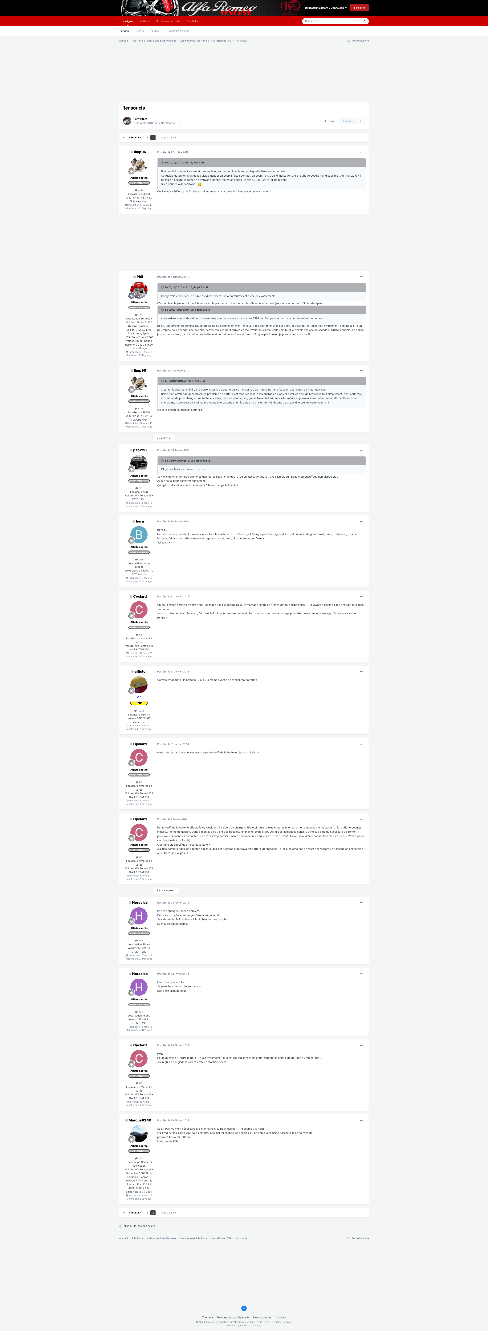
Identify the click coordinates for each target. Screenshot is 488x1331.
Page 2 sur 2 (168, 137)
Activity (144, 21)
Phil (140, 277)
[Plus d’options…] (362, 152)
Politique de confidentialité (233, 1317)
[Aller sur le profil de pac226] (139, 463)
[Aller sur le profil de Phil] (139, 290)
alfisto (140, 671)
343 (140, 940)
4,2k (140, 314)
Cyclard (140, 596)
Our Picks (192, 21)
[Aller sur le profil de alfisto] (139, 684)
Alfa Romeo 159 (170, 123)
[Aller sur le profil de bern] (139, 534)
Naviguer (128, 21)
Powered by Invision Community (244, 1325)
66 (140, 634)
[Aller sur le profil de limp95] (139, 165)
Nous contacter (262, 1317)
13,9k (140, 710)
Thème (206, 1317)
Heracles (140, 902)
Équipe (155, 30)
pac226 (140, 450)
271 (140, 488)
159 (140, 559)
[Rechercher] (364, 21)
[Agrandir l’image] (199, 184)
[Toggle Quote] (163, 162)
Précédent (136, 137)
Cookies (281, 1317)
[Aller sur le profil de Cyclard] (139, 609)
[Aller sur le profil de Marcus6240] (139, 1133)
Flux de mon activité (168, 21)
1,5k (140, 1158)
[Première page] (124, 137)
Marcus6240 (140, 1120)
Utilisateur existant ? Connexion (325, 7)
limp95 (140, 152)
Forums (124, 30)
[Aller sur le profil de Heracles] (139, 915)
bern (140, 521)
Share (330, 120)
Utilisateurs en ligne (177, 30)
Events (140, 30)
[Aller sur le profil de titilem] (127, 121)
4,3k (140, 190)
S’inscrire (359, 7)
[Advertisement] (188, 75)
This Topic (349, 21)
